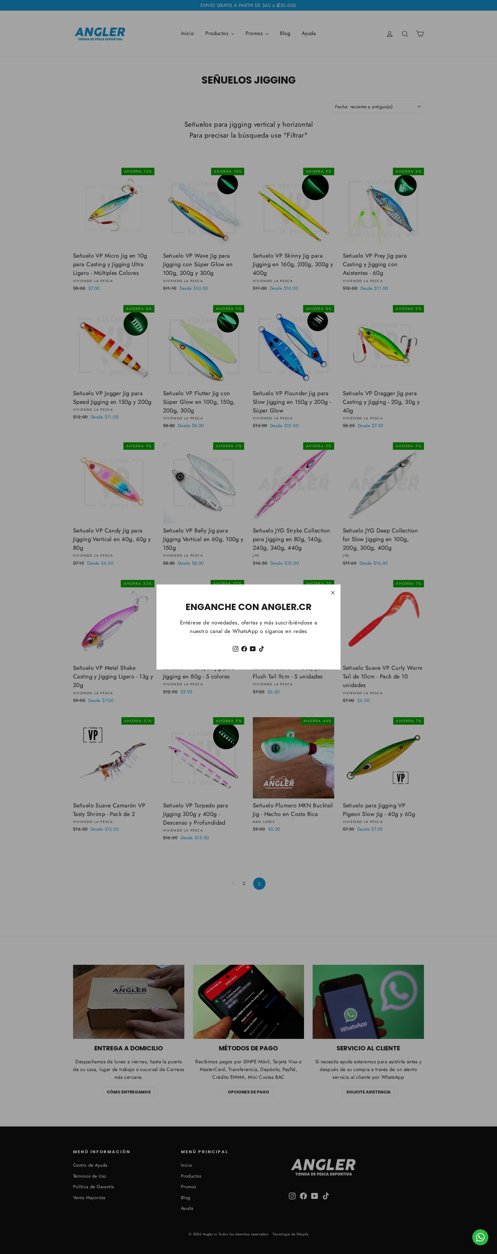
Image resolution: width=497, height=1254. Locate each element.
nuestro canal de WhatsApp (224, 631)
